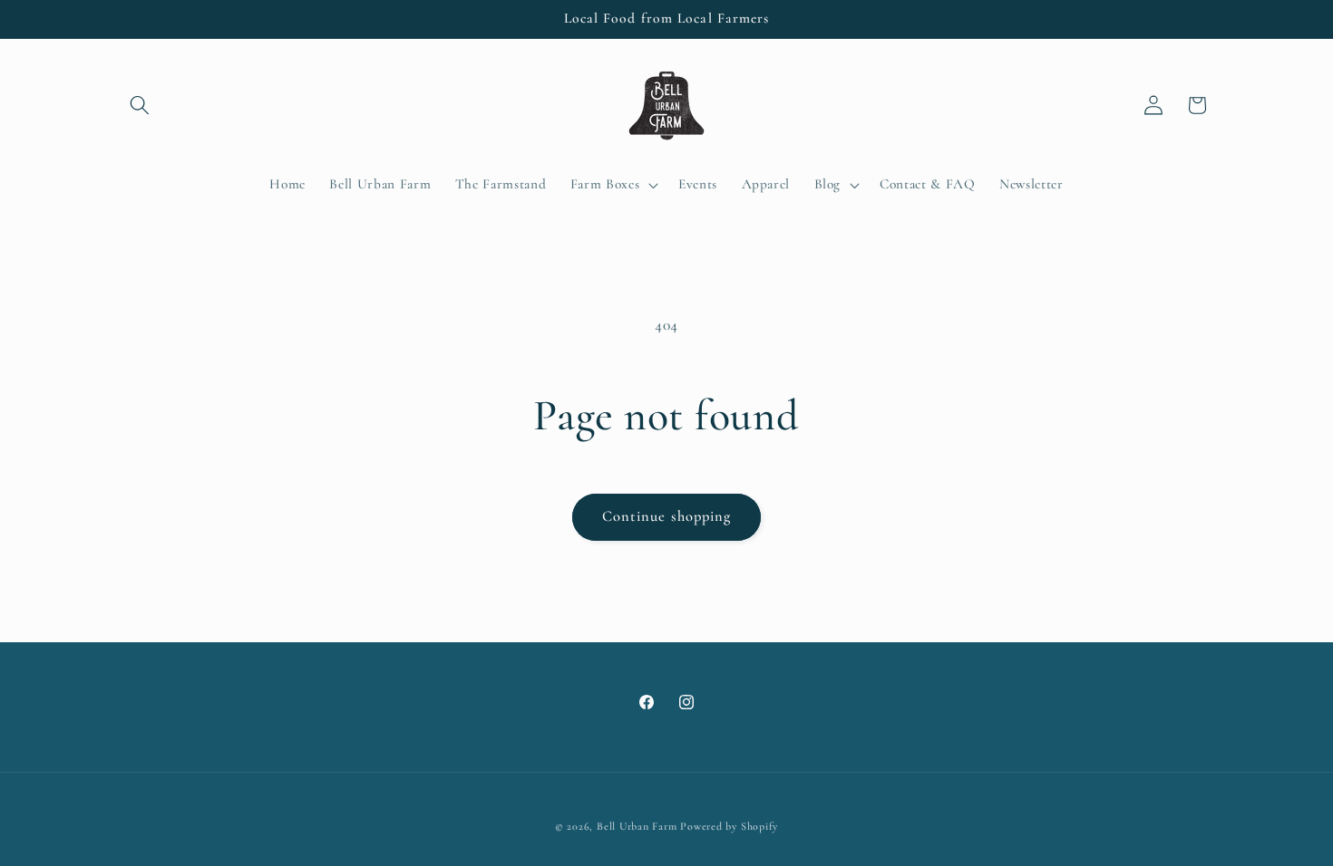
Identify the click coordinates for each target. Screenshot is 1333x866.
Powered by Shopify (729, 826)
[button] (139, 105)
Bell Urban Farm (637, 826)
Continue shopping (667, 516)
